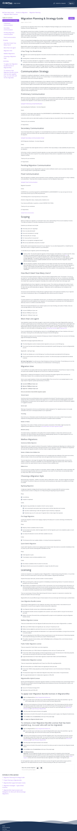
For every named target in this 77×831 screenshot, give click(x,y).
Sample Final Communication (29, 182)
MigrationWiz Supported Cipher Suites (15, 783)
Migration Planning (34, 12)
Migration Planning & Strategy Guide (14, 777)
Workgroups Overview (52, 328)
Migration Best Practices (11, 14)
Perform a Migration (22, 12)
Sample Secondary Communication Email (32, 138)
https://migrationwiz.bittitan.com (42, 697)
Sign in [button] (71, 3)
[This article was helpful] (37, 768)
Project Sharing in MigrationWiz (38, 708)
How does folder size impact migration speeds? (52, 426)
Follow (71, 18)
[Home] (7, 3)
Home (3, 826)
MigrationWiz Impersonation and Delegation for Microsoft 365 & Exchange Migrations (14, 791)
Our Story (4, 829)
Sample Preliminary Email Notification (31, 104)
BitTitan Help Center (8, 12)
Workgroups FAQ (63, 328)
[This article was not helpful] (41, 768)
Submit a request (61, 3)
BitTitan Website (6, 827)
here (66, 255)
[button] (54, 3)
